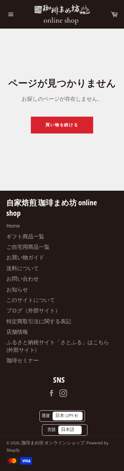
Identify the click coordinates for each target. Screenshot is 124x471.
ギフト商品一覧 (25, 237)
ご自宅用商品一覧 (28, 247)
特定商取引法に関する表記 (38, 321)
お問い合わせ (22, 279)
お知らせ (17, 290)
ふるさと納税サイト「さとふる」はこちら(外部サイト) (57, 346)
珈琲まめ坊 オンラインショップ (53, 443)
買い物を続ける (62, 125)
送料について (22, 268)
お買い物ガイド (25, 258)
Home (13, 226)
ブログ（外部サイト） (33, 311)
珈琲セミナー (22, 361)
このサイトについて (30, 300)
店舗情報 (17, 332)
